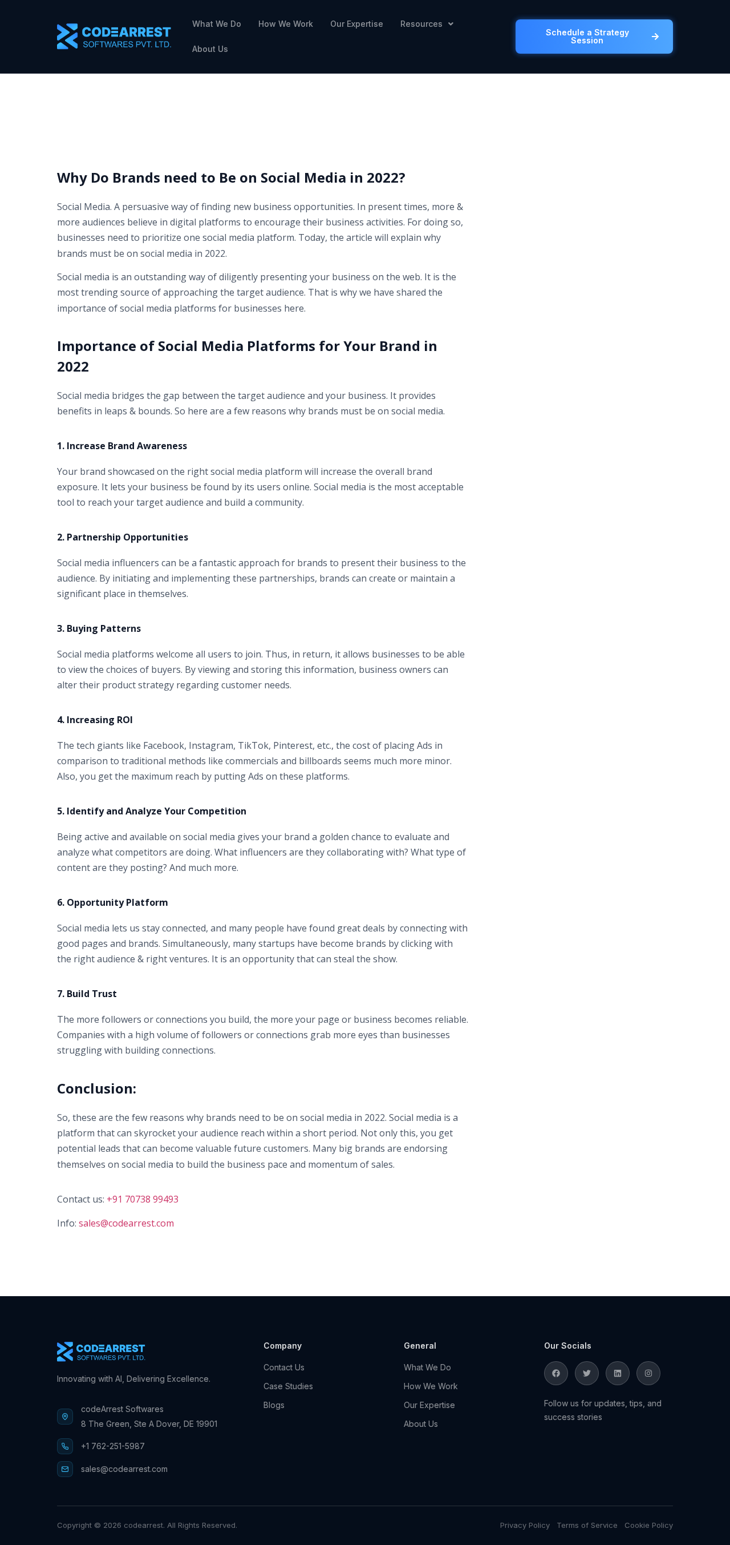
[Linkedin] (618, 1373)
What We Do (216, 24)
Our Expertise (356, 24)
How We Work (285, 24)
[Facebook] (556, 1373)
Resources (421, 24)
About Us (210, 49)
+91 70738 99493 (143, 1199)
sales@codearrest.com (126, 1223)
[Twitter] (587, 1373)
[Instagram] (648, 1373)
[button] (427, 24)
